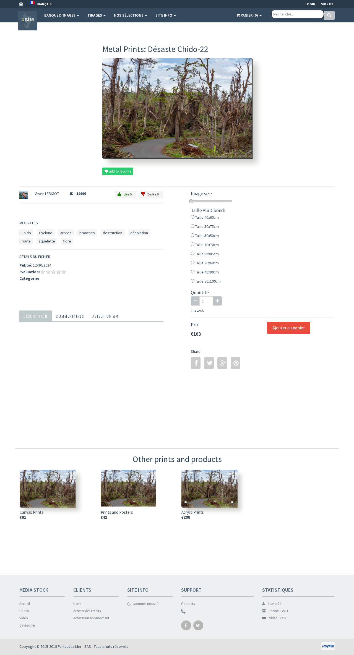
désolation (139, 232)
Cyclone (45, 232)
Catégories (27, 625)
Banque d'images (60, 15)
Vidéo (23, 618)
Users (77, 603)
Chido (26, 232)
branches (87, 232)
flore (67, 241)
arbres (65, 232)
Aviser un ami (106, 316)
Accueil (24, 603)
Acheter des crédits (87, 611)
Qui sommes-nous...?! (143, 603)
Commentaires (70, 316)
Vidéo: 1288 (276, 618)
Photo (24, 611)
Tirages (95, 15)
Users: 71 (273, 603)
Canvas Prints (31, 512)
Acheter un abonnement (91, 618)
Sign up (327, 4)
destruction (112, 232)
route (26, 241)
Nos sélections (129, 15)
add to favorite (119, 171)
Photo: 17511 (277, 611)
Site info (164, 15)
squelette (47, 241)
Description (36, 316)
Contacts (188, 603)
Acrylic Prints (192, 512)
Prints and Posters (117, 512)
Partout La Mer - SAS (74, 646)
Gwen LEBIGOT (47, 193)
